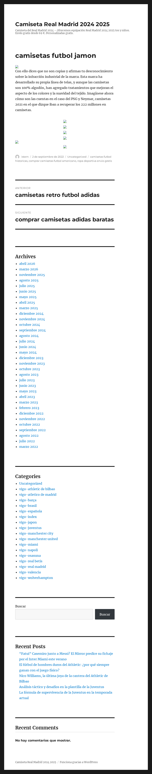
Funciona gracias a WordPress (79, 762)
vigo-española (30, 511)
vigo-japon (28, 522)
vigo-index (28, 517)
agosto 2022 (29, 436)
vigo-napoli (28, 550)
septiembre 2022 (32, 430)
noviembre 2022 (32, 419)
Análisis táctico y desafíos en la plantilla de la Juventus (61, 687)
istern (25, 156)
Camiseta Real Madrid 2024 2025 (62, 24)
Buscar (20, 606)
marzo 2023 (28, 402)
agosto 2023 (28, 375)
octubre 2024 (29, 325)
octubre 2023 (29, 369)
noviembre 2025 (32, 275)
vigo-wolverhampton (36, 578)
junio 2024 (27, 347)
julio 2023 (27, 380)
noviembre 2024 (32, 319)
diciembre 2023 (31, 358)
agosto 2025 (29, 280)
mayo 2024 (28, 352)
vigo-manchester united (38, 539)
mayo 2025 (28, 297)
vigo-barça (27, 500)
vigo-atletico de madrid (37, 495)
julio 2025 (27, 286)
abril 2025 (27, 302)
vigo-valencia (30, 572)
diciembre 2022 (31, 413)
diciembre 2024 (31, 314)
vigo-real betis (30, 561)
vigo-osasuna (30, 556)
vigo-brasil (28, 506)
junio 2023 (27, 386)
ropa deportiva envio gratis (94, 160)
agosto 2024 (29, 336)
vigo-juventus (30, 528)
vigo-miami (28, 544)
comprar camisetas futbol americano (52, 160)
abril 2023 (27, 397)
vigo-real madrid (32, 567)
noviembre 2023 (32, 363)
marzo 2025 (28, 308)
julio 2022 (27, 441)
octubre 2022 (29, 424)
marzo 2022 (28, 447)
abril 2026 (27, 264)
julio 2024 (27, 341)
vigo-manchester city (36, 533)
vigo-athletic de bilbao (37, 489)
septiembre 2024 (32, 330)
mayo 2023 (27, 391)
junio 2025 (27, 291)
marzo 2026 (28, 269)
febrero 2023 (29, 408)
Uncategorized (76, 156)
